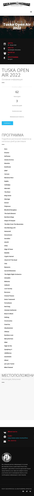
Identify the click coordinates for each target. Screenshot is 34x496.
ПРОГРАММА (13, 57)
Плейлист (7, 123)
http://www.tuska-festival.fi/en (18, 438)
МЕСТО (10, 48)
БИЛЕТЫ (11, 52)
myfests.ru (29, 489)
